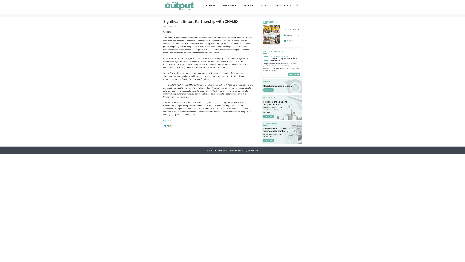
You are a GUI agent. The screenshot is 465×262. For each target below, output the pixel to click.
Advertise (248, 5)
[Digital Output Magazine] (179, 5)
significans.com (170, 120)
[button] (297, 5)
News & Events (229, 5)
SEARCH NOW (268, 90)
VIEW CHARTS (268, 140)
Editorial (264, 5)
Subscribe (210, 5)
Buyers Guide (282, 5)
